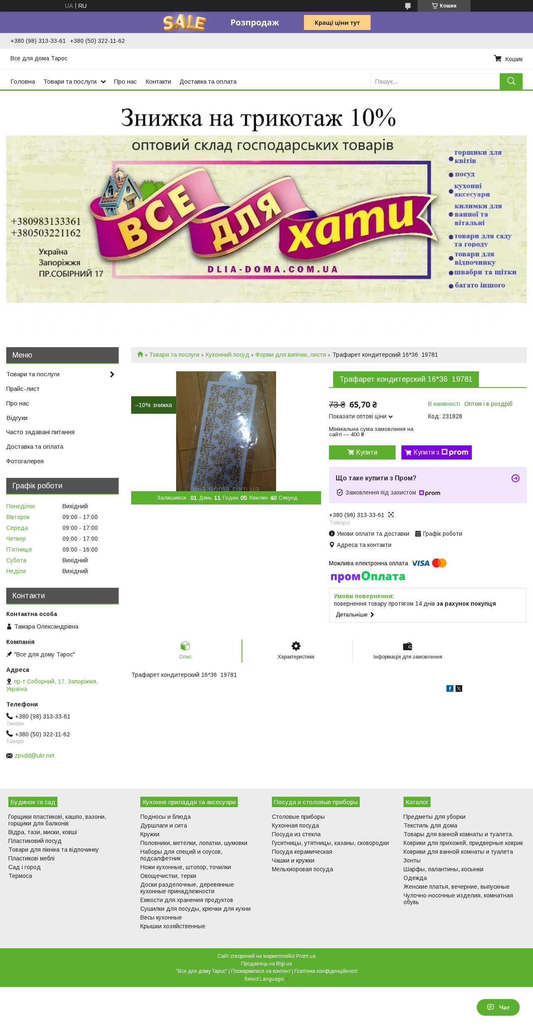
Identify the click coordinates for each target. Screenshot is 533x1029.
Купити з (426, 452)
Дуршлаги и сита (163, 825)
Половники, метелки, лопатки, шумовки (193, 843)
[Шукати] (511, 81)
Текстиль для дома (430, 825)
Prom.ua (306, 956)
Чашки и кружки (293, 860)
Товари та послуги (70, 81)
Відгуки (16, 417)
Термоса (20, 875)
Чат (504, 1007)
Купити (366, 452)
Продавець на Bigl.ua (266, 964)
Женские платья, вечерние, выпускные (456, 886)
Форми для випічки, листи (290, 354)
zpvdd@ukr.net (35, 755)
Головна (22, 81)
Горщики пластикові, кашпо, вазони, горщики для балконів (57, 820)
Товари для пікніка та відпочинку (53, 849)
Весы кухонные (161, 917)
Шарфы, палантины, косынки (443, 869)
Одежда (415, 878)
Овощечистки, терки (168, 875)
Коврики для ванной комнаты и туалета (458, 851)
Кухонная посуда (295, 825)
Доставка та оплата (208, 81)
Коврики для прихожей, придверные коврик (463, 843)
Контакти (158, 81)
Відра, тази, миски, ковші (42, 832)
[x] (459, 689)
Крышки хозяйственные (172, 926)
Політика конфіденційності (326, 971)
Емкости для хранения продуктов (186, 900)
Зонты (412, 860)
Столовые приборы (298, 816)
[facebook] (449, 689)
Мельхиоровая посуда (302, 869)
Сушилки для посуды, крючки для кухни (195, 908)
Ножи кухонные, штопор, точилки (185, 867)
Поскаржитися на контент (261, 971)
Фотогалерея (25, 461)
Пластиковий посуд (35, 841)
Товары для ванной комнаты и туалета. (458, 834)
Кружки (149, 834)
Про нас (125, 81)
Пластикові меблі (31, 858)
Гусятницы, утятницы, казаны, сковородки (330, 843)
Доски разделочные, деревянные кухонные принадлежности (187, 888)
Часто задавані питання (40, 431)
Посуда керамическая (302, 851)
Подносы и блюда (165, 816)
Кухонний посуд (227, 354)
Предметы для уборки (434, 816)
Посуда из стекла (296, 834)
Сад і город (24, 867)
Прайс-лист (23, 388)
